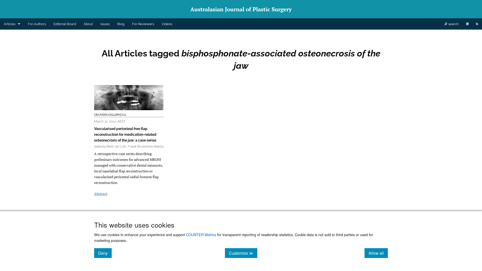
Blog (121, 24)
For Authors (37, 24)
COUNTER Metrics (201, 234)
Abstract (100, 193)
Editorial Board (64, 24)
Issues (105, 24)
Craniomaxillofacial (110, 114)
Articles (9, 24)
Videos (167, 24)
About (88, 24)
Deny (105, 253)
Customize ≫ (243, 253)
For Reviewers (143, 24)
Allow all (378, 253)
